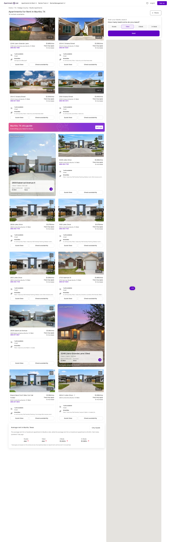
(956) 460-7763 (64, 164)
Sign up (162, 3)
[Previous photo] (11, 29)
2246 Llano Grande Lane (19, 43)
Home (11, 8)
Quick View (19, 64)
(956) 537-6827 (15, 334)
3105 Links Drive (65, 224)
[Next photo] (53, 29)
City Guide (96, 428)
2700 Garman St (65, 277)
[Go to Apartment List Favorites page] (147, 3)
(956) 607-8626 (15, 100)
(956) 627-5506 (63, 281)
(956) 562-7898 (15, 47)
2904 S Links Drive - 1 (67, 395)
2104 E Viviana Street (18, 96)
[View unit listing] (51, 189)
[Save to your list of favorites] (51, 21)
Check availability (41, 64)
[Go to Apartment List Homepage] (11, 3)
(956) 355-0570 (63, 100)
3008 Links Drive (65, 160)
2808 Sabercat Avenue (18, 330)
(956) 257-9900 (15, 401)
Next (134, 33)
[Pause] (53, 136)
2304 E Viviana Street (67, 43)
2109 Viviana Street (66, 96)
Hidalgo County (23, 8)
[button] (132, 288)
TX (15, 8)
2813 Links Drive (16, 277)
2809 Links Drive (16, 224)
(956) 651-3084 (63, 47)
